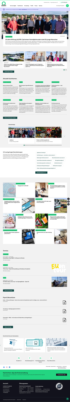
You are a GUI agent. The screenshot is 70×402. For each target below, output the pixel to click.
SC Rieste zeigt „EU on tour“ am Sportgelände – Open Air (16, 281)
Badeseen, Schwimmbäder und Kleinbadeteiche (41, 104)
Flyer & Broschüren (51, 360)
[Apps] (68, 201)
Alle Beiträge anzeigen (9, 71)
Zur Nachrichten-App (61, 374)
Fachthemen (20, 5)
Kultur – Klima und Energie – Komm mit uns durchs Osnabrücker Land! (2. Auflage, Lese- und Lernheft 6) (24, 300)
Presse (36, 5)
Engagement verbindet (23, 185)
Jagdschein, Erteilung (41, 152)
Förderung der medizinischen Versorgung (9, 104)
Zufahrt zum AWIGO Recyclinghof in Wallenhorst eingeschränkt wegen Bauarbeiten (13, 65)
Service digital (13, 5)
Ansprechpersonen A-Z (54, 2)
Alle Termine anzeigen (8, 290)
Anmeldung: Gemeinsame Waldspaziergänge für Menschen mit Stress (43, 86)
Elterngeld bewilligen (59, 160)
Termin (20, 9)
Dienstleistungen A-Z (41, 172)
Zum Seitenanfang (62, 367)
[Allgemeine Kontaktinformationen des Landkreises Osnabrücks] (68, 199)
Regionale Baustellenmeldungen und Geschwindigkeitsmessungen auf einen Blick (58, 218)
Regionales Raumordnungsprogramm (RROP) (25, 104)
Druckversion (64, 366)
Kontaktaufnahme (47, 2)
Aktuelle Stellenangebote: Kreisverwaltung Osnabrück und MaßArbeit (57, 187)
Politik (32, 5)
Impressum (24, 399)
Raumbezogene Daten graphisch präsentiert (11, 233)
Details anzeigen (7, 259)
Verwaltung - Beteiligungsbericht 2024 (11, 308)
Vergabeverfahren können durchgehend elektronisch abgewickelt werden (12, 202)
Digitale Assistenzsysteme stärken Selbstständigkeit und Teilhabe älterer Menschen (55, 65)
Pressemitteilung (9, 36)
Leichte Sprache (59, 366)
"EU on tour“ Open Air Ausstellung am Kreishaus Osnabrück (16, 268)
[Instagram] (7, 367)
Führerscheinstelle (38, 391)
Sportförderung (24, 9)
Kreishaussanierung (56, 103)
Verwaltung (26, 5)
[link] (3, 4)
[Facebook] (4, 367)
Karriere (40, 5)
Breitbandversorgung (57, 165)
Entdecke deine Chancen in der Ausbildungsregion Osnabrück (25, 217)
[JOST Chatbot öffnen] (67, 398)
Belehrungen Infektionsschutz (42, 157)
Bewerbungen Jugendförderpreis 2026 (26, 86)
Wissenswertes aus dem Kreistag (44, 232)
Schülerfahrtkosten (57, 162)
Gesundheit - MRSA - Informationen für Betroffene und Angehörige (17, 317)
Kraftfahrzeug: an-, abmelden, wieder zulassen (45, 155)
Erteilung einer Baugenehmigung (43, 165)
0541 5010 (6, 392)
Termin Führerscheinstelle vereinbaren (44, 160)
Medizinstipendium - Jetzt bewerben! (57, 86)
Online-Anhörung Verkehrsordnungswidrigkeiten (46, 168)
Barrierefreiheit (53, 366)
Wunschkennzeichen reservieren (58, 157)
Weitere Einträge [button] (8, 327)
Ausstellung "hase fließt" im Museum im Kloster (13, 258)
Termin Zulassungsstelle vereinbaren (43, 162)
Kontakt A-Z (18, 360)
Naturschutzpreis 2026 (7, 85)
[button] (10, 118)
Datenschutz (19, 399)
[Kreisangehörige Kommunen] (68, 204)
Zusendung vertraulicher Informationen (9, 399)
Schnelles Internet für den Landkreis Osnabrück (44, 202)
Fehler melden (48, 366)
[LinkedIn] (9, 367)
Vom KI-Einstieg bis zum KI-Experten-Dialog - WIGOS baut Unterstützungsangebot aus (34, 65)
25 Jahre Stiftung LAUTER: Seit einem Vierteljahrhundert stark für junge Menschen (31, 39)
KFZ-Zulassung (45, 391)
